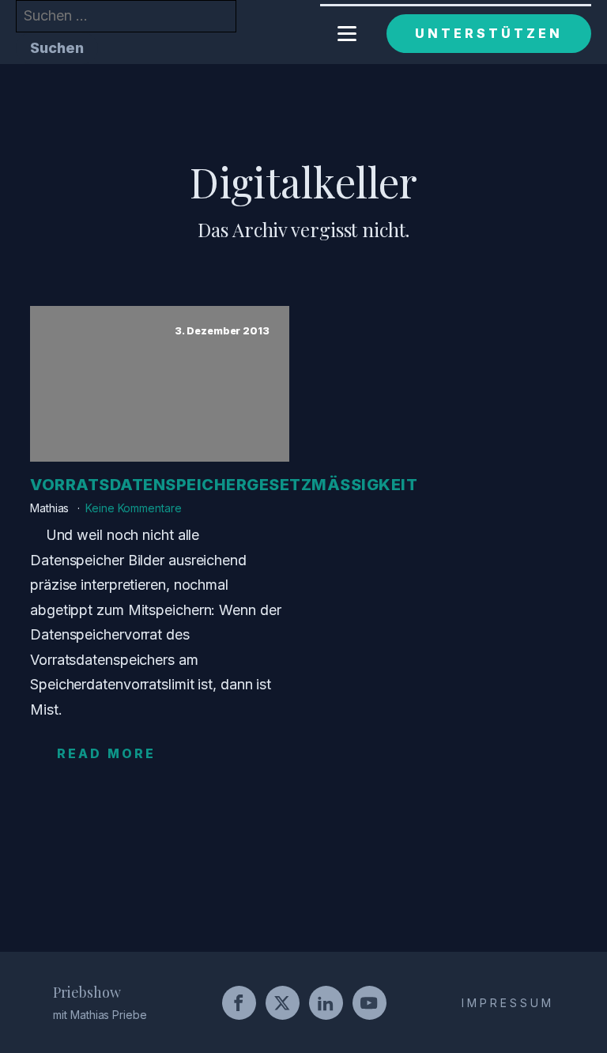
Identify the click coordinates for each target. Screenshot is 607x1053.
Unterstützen (489, 33)
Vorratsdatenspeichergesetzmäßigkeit (223, 484)
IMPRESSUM (508, 1003)
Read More (106, 753)
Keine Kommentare (133, 508)
